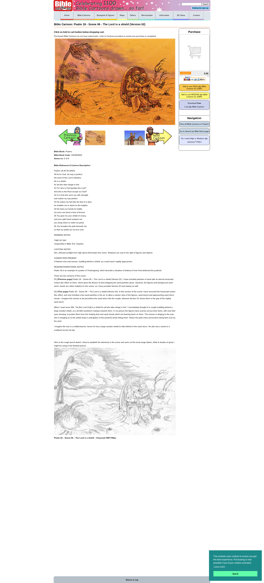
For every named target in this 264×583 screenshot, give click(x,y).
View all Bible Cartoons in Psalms (194, 124)
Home (66, 15)
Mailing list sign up (200, 8)
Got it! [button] (235, 574)
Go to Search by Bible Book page (194, 131)
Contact (196, 15)
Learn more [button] (219, 566)
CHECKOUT (185, 73)
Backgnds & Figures (105, 15)
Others (133, 15)
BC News (181, 15)
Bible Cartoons (83, 15)
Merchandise (147, 15)
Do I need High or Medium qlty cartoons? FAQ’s (194, 140)
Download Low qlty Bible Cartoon (194, 105)
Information (164, 15)
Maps (122, 15)
